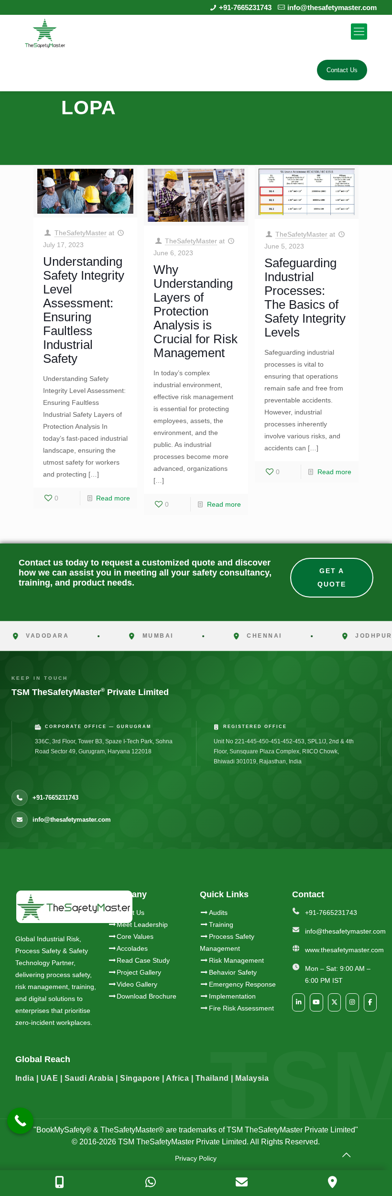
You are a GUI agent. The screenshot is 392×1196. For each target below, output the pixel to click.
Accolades (132, 948)
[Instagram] (352, 1002)
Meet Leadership (142, 924)
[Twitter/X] (334, 1002)
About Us (130, 912)
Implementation (232, 996)
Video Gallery (137, 984)
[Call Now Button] (20, 1121)
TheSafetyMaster (80, 233)
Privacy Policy (196, 1158)
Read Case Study (143, 960)
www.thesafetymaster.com (344, 950)
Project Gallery (139, 972)
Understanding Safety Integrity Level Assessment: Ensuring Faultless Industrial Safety (83, 310)
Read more (113, 498)
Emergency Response (242, 984)
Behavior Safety (233, 972)
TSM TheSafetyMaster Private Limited (181, 1142)
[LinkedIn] (298, 1002)
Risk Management (236, 960)
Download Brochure (146, 996)
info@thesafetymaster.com (332, 7)
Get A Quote (331, 577)
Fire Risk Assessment (241, 1008)
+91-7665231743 (245, 7)
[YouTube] (316, 1002)
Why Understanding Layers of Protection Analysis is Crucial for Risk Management (195, 311)
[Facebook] (370, 1002)
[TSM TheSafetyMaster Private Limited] (45, 31)
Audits (218, 912)
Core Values (135, 936)
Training (221, 924)
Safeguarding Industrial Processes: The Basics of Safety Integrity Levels (305, 297)
